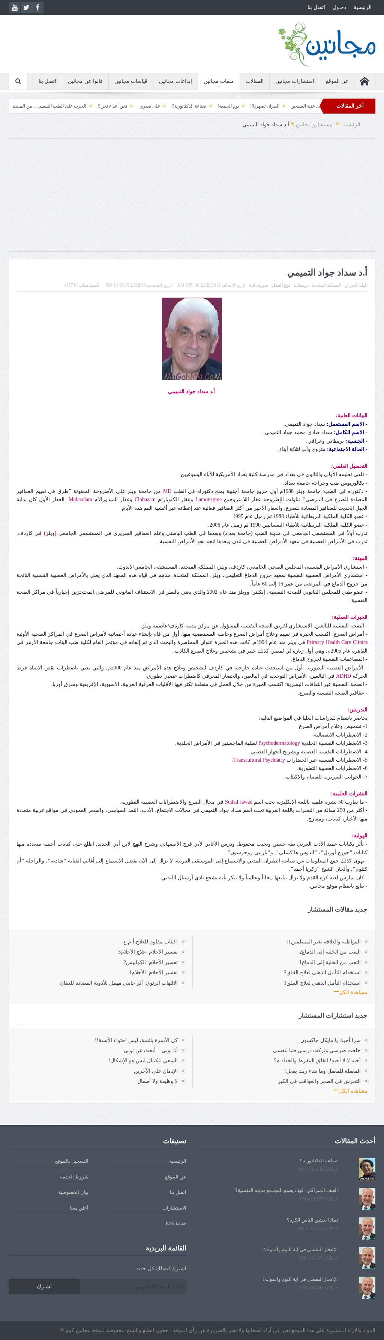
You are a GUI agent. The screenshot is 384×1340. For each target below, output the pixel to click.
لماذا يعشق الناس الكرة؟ (312, 1220)
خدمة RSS (176, 1223)
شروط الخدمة (74, 1177)
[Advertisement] (192, 198)
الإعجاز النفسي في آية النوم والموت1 (300, 1279)
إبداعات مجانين (175, 81)
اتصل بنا (316, 7)
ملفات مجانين (219, 81)
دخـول (339, 7)
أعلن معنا (79, 1208)
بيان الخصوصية (73, 1192)
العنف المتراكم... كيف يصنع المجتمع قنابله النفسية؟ (286, 1190)
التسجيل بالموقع (71, 1161)
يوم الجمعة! (253, 106)
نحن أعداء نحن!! (137, 106)
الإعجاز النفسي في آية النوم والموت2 (300, 1249)
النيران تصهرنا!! (289, 106)
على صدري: (174, 106)
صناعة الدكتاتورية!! (213, 106)
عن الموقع (337, 81)
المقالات (255, 81)
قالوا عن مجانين (85, 81)
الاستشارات (174, 1208)
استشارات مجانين (294, 81)
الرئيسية (363, 7)
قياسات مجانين (130, 81)
